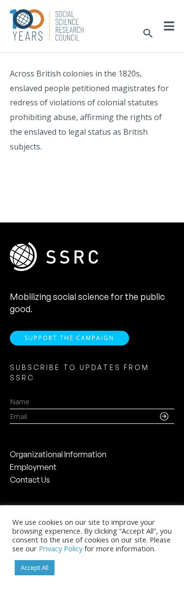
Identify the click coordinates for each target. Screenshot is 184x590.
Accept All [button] (35, 567)
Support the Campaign (69, 338)
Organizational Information (58, 454)
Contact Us (30, 480)
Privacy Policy (60, 548)
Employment (33, 467)
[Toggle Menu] (169, 26)
